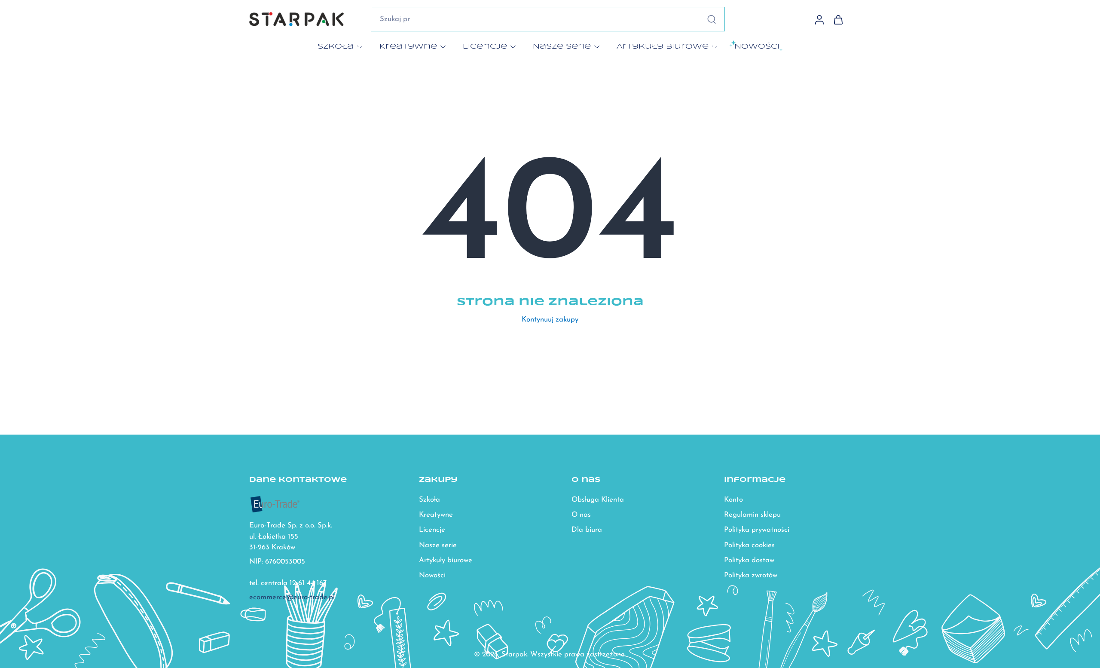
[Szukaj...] (712, 19)
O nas (581, 515)
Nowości (432, 575)
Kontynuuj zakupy (550, 319)
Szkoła (336, 46)
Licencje (485, 46)
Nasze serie (562, 46)
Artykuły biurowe (663, 46)
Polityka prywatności (756, 530)
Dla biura (586, 530)
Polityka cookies (749, 545)
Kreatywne (408, 46)
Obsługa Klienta (597, 500)
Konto (733, 500)
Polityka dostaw (749, 560)
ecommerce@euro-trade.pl (292, 597)
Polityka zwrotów (750, 575)
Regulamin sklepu (752, 515)
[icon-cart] (837, 19)
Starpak (514, 654)
